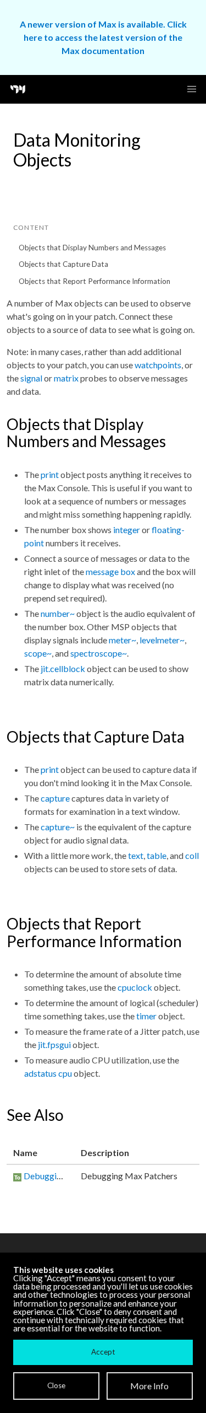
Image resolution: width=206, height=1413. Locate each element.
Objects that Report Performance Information (94, 281)
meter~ (122, 640)
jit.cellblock (63, 668)
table (156, 855)
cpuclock (135, 987)
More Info (149, 1385)
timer (146, 1016)
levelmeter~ (162, 640)
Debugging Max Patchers (72, 1175)
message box (110, 571)
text (135, 855)
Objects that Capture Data (63, 264)
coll (192, 855)
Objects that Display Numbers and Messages (92, 247)
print (50, 474)
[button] (191, 89)
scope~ (38, 653)
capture (55, 798)
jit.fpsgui (54, 1044)
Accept (103, 1351)
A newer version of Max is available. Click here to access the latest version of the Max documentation (103, 37)
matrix (66, 378)
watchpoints (158, 364)
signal (31, 378)
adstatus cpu (48, 1073)
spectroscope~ (98, 653)
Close (56, 1385)
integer (126, 529)
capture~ (58, 826)
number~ (58, 613)
